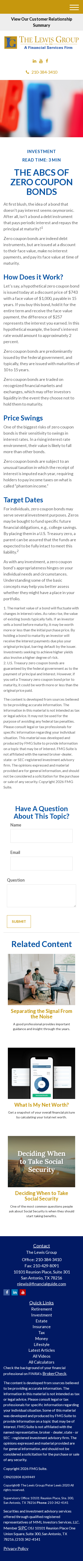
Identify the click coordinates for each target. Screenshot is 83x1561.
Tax (41, 1332)
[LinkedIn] (34, 61)
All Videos (41, 1356)
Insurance (42, 1326)
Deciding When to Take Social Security (41, 1196)
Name (15, 824)
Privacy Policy (15, 1548)
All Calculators (41, 1362)
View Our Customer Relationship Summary (41, 22)
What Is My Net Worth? (41, 1105)
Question (16, 880)
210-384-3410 (44, 72)
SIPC (22, 1527)
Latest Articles (41, 1350)
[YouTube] (41, 61)
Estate (41, 1320)
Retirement (41, 1308)
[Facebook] (47, 61)
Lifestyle (42, 1344)
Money (41, 1338)
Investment (41, 1314)
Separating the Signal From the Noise (41, 1014)
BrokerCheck (54, 1373)
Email (15, 852)
